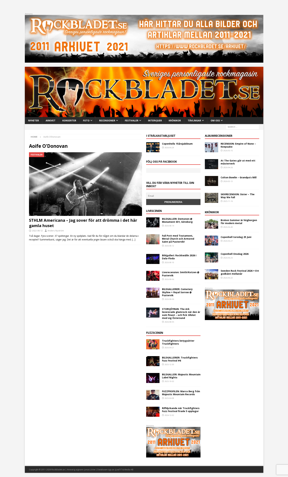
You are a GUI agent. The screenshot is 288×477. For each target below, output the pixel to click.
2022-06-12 (37, 230)
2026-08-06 (169, 279)
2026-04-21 (169, 347)
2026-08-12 (169, 245)
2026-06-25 (228, 257)
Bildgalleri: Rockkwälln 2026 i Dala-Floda (179, 257)
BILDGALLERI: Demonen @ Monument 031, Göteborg (177, 220)
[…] (133, 239)
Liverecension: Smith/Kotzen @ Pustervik (180, 274)
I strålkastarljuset (161, 136)
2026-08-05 (169, 322)
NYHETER (33, 120)
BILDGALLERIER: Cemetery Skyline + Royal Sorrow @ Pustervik (177, 292)
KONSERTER (69, 120)
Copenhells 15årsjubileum (177, 143)
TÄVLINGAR (194, 120)
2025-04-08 (169, 398)
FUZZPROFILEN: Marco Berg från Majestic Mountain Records (181, 393)
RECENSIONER (107, 120)
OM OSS (215, 120)
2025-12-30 (169, 364)
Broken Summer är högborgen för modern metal (239, 222)
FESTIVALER (131, 120)
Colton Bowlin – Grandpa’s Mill (238, 177)
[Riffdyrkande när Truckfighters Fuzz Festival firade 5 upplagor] (153, 412)
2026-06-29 (169, 147)
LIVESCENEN (154, 211)
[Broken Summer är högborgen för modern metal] (211, 224)
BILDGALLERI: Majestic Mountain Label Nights (181, 376)
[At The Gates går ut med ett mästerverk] (211, 164)
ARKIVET (51, 120)
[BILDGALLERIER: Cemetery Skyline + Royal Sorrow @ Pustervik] (153, 293)
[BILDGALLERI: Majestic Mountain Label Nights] (153, 378)
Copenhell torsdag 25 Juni (236, 237)
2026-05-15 (228, 150)
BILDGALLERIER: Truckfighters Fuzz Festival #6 (180, 359)
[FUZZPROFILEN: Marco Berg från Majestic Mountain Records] (153, 395)
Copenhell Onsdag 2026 (234, 253)
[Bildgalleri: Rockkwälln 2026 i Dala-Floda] (153, 259)
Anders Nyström (56, 230)
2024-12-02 (169, 415)
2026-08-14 (169, 225)
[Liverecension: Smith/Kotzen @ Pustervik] (153, 276)
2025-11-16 (228, 201)
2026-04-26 (228, 167)
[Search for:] (242, 126)
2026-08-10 (169, 262)
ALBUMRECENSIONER (218, 136)
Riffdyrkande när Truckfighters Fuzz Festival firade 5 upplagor (181, 410)
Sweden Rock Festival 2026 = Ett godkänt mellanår (240, 272)
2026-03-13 (228, 181)
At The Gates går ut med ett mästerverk (238, 162)
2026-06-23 (228, 277)
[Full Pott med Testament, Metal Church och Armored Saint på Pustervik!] (153, 239)
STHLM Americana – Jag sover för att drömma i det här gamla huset (83, 222)
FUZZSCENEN (154, 333)
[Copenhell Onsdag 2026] (211, 257)
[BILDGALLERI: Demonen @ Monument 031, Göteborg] (153, 222)
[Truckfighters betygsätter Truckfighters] (153, 344)
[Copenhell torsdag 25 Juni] (211, 241)
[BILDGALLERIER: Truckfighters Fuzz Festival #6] (153, 361)
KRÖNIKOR (175, 120)
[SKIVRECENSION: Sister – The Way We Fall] (211, 198)
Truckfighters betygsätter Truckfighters (178, 342)
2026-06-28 (228, 227)
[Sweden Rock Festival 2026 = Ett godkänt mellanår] (211, 274)
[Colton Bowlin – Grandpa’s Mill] (211, 181)
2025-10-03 (169, 381)
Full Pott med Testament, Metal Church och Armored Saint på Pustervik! (178, 238)
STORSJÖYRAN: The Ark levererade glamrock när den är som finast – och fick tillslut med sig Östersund (181, 313)
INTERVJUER (155, 120)
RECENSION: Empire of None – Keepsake (238, 145)
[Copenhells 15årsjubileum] (153, 147)
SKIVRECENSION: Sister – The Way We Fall (237, 196)
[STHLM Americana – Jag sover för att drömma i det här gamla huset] (85, 184)
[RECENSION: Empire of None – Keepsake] (211, 147)
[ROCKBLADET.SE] (144, 115)
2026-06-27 (228, 241)
